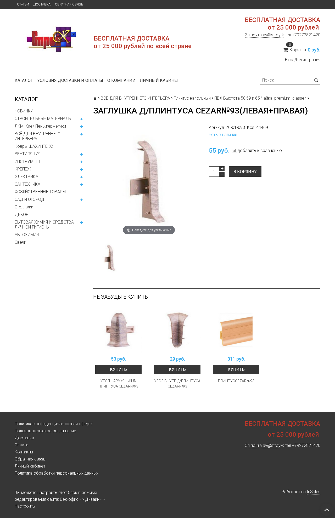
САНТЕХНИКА (27, 184)
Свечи (20, 242)
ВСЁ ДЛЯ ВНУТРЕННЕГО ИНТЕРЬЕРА (37, 136)
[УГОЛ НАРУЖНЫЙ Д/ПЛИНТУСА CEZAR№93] (118, 330)
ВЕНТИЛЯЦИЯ (28, 153)
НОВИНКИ (24, 111)
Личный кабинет (159, 80)
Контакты (24, 451)
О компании (121, 80)
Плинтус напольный (192, 98)
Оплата (21, 444)
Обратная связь (69, 4)
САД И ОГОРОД (29, 199)
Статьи (23, 4)
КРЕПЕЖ (23, 169)
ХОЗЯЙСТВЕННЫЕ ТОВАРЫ (40, 191)
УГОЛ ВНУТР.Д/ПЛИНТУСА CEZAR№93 (177, 383)
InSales (313, 491)
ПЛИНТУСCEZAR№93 (236, 381)
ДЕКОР (22, 214)
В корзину (245, 171)
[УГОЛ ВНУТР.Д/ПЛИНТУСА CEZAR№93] (177, 330)
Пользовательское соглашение (45, 430)
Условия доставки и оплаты (70, 80)
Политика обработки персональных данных (56, 473)
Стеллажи (24, 206)
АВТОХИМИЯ (27, 234)
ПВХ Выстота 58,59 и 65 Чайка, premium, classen (260, 98)
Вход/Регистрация (302, 59)
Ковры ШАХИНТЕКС (34, 146)
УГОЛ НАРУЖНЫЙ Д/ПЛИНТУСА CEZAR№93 (118, 383)
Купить (118, 369)
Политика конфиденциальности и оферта (54, 423)
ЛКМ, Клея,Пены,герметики (40, 126)
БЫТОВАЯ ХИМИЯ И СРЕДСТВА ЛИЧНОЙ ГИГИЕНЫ (44, 225)
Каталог (24, 80)
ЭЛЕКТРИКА (26, 176)
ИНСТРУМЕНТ (28, 161)
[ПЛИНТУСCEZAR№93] (236, 330)
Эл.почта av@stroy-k (264, 34)
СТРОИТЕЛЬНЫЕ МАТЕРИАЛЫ (43, 118)
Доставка (42, 4)
